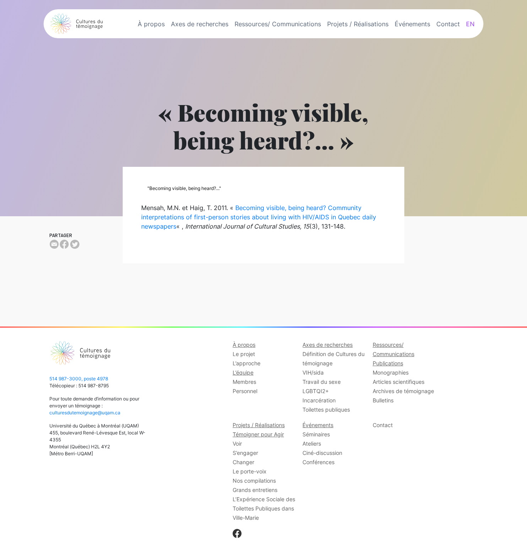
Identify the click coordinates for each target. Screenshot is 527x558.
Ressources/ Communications (278, 24)
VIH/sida (313, 372)
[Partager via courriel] (54, 244)
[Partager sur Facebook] (64, 244)
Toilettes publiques (326, 409)
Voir (237, 443)
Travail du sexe (321, 381)
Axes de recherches (199, 24)
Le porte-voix (250, 471)
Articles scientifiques (398, 381)
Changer (243, 462)
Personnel (245, 391)
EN (470, 24)
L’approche (246, 363)
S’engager (245, 452)
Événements (412, 24)
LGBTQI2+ (315, 391)
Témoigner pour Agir (258, 434)
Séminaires (316, 434)
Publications (388, 363)
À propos (151, 24)
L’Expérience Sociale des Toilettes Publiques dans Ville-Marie (264, 508)
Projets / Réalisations (357, 24)
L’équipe (243, 372)
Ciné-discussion (322, 452)
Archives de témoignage (403, 391)
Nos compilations (254, 480)
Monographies (391, 372)
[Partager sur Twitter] (74, 244)
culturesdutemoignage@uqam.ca (84, 413)
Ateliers (311, 443)
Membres (244, 381)
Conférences (318, 462)
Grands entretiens (255, 490)
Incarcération (319, 400)
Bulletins (383, 400)
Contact (448, 24)
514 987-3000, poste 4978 (78, 379)
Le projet (244, 354)
